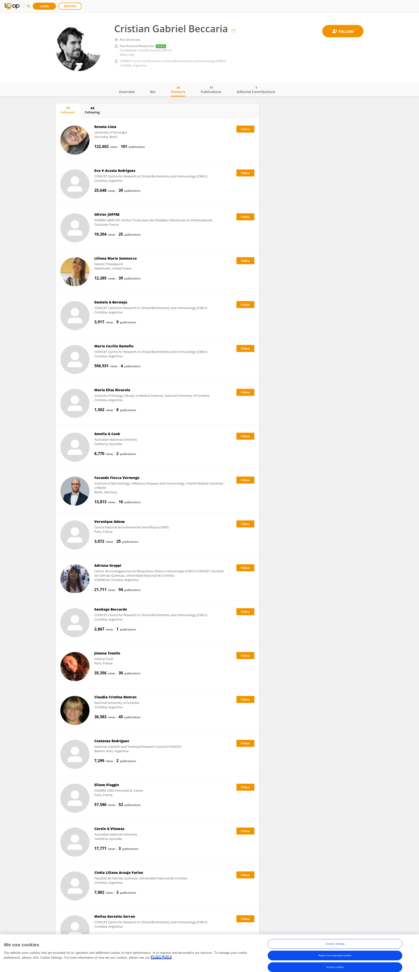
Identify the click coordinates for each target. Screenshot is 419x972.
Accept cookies (335, 967)
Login (44, 6)
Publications (211, 89)
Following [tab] (92, 110)
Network (178, 89)
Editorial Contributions (256, 89)
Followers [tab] (67, 110)
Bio (152, 91)
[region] (209, 953)
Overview (127, 91)
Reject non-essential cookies (335, 955)
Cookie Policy (161, 957)
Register (70, 6)
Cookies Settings (335, 943)
